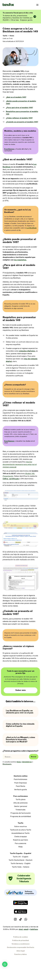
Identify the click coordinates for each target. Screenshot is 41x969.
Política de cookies (20, 937)
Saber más (20, 690)
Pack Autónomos (20, 779)
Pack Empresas (20, 783)
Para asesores (20, 843)
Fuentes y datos (20, 954)
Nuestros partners (20, 840)
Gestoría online (20, 776)
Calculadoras (27, 762)
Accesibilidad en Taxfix (20, 833)
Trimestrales (20, 810)
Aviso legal (21, 951)
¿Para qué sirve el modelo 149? (19, 107)
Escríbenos (9, 149)
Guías (12, 36)
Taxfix (5, 36)
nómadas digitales (27, 351)
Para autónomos (20, 796)
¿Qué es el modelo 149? (16, 97)
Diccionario (7, 764)
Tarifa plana (20, 800)
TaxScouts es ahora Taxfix (20, 830)
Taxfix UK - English (20, 857)
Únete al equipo (20, 837)
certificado (14, 479)
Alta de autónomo (20, 803)
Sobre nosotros (20, 827)
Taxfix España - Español (20, 853)
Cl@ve (5, 479)
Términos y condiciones (20, 944)
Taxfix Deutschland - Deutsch (20, 860)
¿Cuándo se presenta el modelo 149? (22, 122)
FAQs (20, 847)
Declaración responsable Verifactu (20, 947)
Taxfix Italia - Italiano (20, 867)
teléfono (34, 929)
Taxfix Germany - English (20, 863)
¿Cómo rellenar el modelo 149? (19, 118)
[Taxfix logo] (8, 4)
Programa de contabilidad (20, 816)
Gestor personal (20, 806)
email (26, 929)
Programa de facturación (20, 813)
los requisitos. (20, 260)
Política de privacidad (20, 940)
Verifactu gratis (20, 790)
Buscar (33, 757)
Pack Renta (20, 786)
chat (21, 929)
